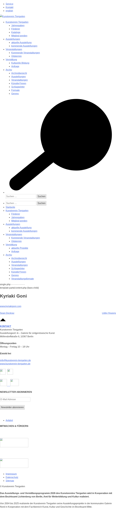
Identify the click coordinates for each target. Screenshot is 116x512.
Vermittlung (11, 59)
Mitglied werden (19, 35)
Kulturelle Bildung (20, 63)
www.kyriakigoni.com (10, 306)
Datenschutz (12, 477)
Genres (15, 93)
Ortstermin (16, 56)
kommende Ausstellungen (24, 46)
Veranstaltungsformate (22, 279)
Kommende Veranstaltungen (25, 53)
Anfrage (15, 66)
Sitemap (10, 480)
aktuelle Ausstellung (21, 42)
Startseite (10, 207)
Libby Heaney (109, 313)
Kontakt (9, 7)
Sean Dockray (7, 313)
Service (9, 4)
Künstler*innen (18, 83)
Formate (15, 90)
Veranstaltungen (14, 49)
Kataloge (15, 32)
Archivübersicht (19, 73)
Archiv (9, 70)
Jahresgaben (17, 25)
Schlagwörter (18, 87)
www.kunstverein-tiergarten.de (15, 364)
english (9, 11)
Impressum (11, 474)
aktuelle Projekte (19, 248)
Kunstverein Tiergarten (17, 22)
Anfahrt (9, 420)
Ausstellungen (13, 39)
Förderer (15, 29)
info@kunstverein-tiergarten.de (15, 360)
